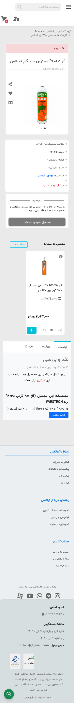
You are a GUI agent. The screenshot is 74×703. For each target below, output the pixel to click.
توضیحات (62, 347)
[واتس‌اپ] (38, 596)
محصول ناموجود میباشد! (37, 222)
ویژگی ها (46, 346)
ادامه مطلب (59, 415)
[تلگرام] (47, 596)
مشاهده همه (18, 244)
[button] (45, 128)
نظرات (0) (29, 346)
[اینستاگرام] (56, 596)
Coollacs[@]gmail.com (33, 645)
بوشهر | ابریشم (45, 175)
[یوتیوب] (28, 596)
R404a (38, 31)
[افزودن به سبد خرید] (32, 330)
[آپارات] (18, 596)
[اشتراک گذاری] (13, 86)
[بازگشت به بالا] (70, 642)
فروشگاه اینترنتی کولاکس (58, 31)
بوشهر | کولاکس (49, 298)
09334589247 (54, 614)
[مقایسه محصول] (13, 104)
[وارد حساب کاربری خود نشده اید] (13, 95)
